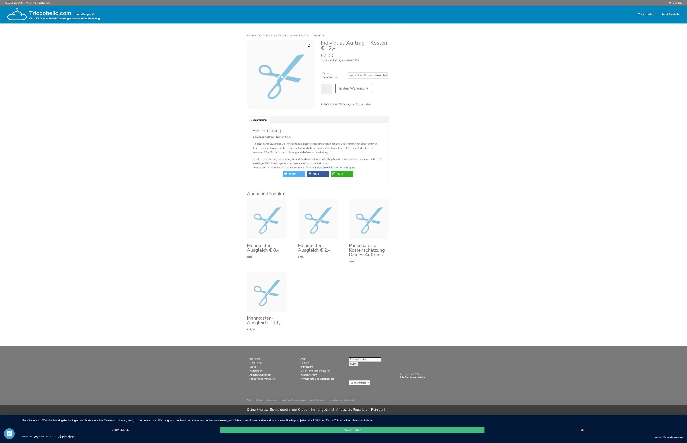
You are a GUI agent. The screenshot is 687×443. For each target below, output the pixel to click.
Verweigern (120, 430)
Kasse (252, 366)
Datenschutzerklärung (673, 437)
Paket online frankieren (262, 378)
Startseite (252, 35)
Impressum (306, 366)
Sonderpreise (281, 35)
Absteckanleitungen (260, 375)
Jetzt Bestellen (671, 14)
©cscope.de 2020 (409, 374)
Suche (353, 363)
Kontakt (304, 362)
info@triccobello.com (326, 167)
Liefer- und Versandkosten (315, 370)
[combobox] (359, 382)
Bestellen (254, 358)
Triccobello (645, 14)
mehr (584, 430)
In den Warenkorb (353, 88)
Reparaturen (265, 35)
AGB (303, 358)
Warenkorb (255, 370)
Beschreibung (259, 120)
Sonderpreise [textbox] (358, 383)
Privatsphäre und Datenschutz (317, 378)
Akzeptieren (353, 430)
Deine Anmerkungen (330, 75)
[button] (294, 174)
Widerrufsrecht (308, 375)
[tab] (259, 120)
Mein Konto (255, 362)
